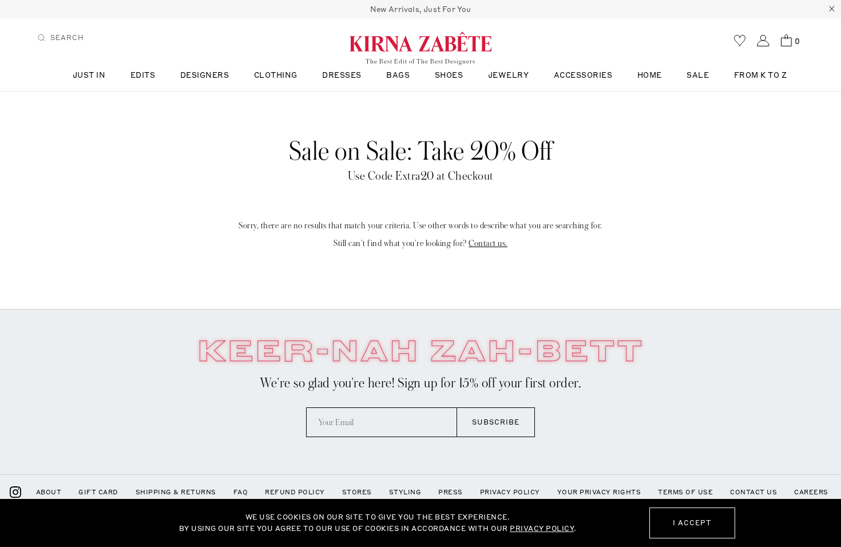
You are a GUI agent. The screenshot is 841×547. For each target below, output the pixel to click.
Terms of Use (685, 492)
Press (450, 492)
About (49, 492)
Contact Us (753, 492)
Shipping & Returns (176, 492)
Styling (405, 492)
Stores (357, 492)
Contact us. (488, 243)
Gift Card (98, 492)
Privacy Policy (510, 492)
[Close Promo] (832, 9)
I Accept (692, 522)
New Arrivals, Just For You (420, 9)
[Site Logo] (420, 41)
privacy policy (542, 528)
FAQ (240, 492)
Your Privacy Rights (599, 492)
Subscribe (495, 422)
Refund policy (295, 492)
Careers (811, 492)
